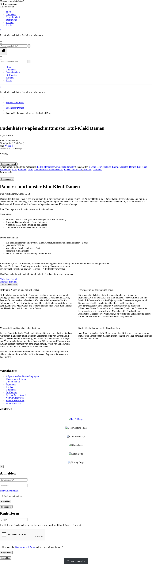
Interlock (22, 169)
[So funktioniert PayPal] (76, 419)
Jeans (30, 169)
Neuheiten (11, 14)
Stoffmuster (11, 19)
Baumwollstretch (120, 167)
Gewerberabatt (13, 17)
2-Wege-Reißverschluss (100, 167)
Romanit (87, 169)
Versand (9, 146)
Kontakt (10, 22)
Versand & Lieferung (16, 395)
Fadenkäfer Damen (15, 107)
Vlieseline (97, 169)
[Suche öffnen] (1, 43)
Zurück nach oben (9, 285)
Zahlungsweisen (13, 403)
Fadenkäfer (5, 169)
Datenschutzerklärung (16, 379)
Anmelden (5, 501)
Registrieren (6, 507)
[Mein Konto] (1, 41)
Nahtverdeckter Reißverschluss (48, 169)
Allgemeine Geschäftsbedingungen (22, 376)
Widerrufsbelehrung (15, 400)
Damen (132, 167)
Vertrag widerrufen (15, 397)
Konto (9, 25)
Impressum (11, 384)
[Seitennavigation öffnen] (3, 51)
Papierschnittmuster (15, 102)
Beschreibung (7, 179)
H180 (14, 169)
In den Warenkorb (8, 164)
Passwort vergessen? (9, 490)
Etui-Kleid (142, 167)
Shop (8, 11)
